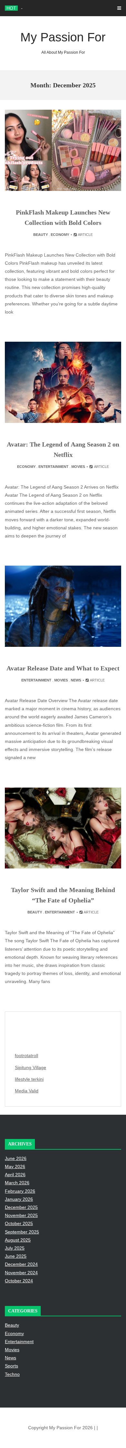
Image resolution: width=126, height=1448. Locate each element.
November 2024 (21, 1272)
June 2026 (15, 1158)
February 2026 (20, 1191)
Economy (60, 235)
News (76, 680)
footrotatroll (26, 1055)
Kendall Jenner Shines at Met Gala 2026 (62, 8)
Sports (11, 1365)
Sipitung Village (30, 1067)
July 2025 (15, 1248)
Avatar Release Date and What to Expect (63, 668)
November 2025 (21, 1215)
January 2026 (19, 1199)
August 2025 (18, 1240)
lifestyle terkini (29, 1079)
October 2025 (19, 1223)
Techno (12, 1374)
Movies (78, 467)
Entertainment (53, 467)
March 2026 (17, 1182)
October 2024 (19, 1280)
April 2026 (15, 1174)
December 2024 (21, 1264)
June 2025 (15, 1256)
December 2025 (21, 1207)
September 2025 (22, 1231)
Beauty (40, 235)
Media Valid (26, 1090)
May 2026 (15, 1166)
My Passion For (63, 42)
